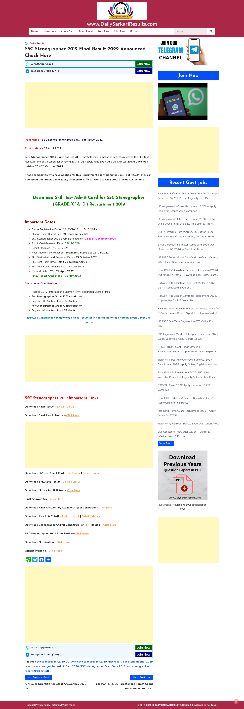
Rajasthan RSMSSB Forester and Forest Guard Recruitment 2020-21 (123, 686)
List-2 (76, 516)
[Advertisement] (89, 105)
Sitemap (56, 705)
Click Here (73, 415)
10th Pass (104, 31)
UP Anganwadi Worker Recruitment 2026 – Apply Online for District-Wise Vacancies (187, 209)
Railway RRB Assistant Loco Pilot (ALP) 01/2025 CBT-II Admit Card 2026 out (187, 285)
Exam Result (86, 31)
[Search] (211, 31)
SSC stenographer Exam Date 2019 (102, 666)
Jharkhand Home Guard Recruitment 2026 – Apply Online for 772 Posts (187, 413)
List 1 (60, 407)
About (30, 705)
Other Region (91, 473)
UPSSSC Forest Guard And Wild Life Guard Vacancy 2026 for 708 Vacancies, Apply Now (188, 260)
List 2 (70, 407)
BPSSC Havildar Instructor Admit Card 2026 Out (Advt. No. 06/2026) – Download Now (186, 247)
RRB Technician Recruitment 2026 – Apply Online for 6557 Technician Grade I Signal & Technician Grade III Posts (188, 311)
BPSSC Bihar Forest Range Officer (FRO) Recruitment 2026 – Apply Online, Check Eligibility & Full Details (188, 349)
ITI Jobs (135, 31)
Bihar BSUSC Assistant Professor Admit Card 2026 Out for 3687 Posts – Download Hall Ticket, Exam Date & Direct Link (188, 272)
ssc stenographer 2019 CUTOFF (55, 662)
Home (34, 31)
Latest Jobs (50, 31)
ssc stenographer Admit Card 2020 (56, 666)
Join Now (143, 64)
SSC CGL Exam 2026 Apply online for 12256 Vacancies (184, 387)
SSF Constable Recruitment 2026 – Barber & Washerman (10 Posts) (184, 434)
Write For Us (68, 705)
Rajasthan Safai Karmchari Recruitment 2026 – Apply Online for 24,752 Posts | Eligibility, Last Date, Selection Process (188, 196)
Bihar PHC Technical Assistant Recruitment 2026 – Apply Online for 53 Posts (187, 400)
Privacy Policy (42, 705)
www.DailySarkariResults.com (122, 24)
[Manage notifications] (236, 701)
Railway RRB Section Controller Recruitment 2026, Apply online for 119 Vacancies (187, 298)
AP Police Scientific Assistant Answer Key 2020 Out (55, 686)
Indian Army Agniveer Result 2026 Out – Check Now (188, 423)
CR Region (73, 473)
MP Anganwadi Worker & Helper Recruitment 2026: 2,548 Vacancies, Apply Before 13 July (188, 336)
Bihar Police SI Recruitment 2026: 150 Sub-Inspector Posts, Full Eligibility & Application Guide (187, 375)
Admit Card (67, 31)
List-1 (66, 516)
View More (165, 443)
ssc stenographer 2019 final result (99, 662)
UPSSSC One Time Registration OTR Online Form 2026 (186, 324)
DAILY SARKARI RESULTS (168, 705)
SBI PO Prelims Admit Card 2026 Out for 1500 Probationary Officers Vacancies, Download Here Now (186, 234)
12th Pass (120, 31)
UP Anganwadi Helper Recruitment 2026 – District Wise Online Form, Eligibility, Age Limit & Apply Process (187, 221)
